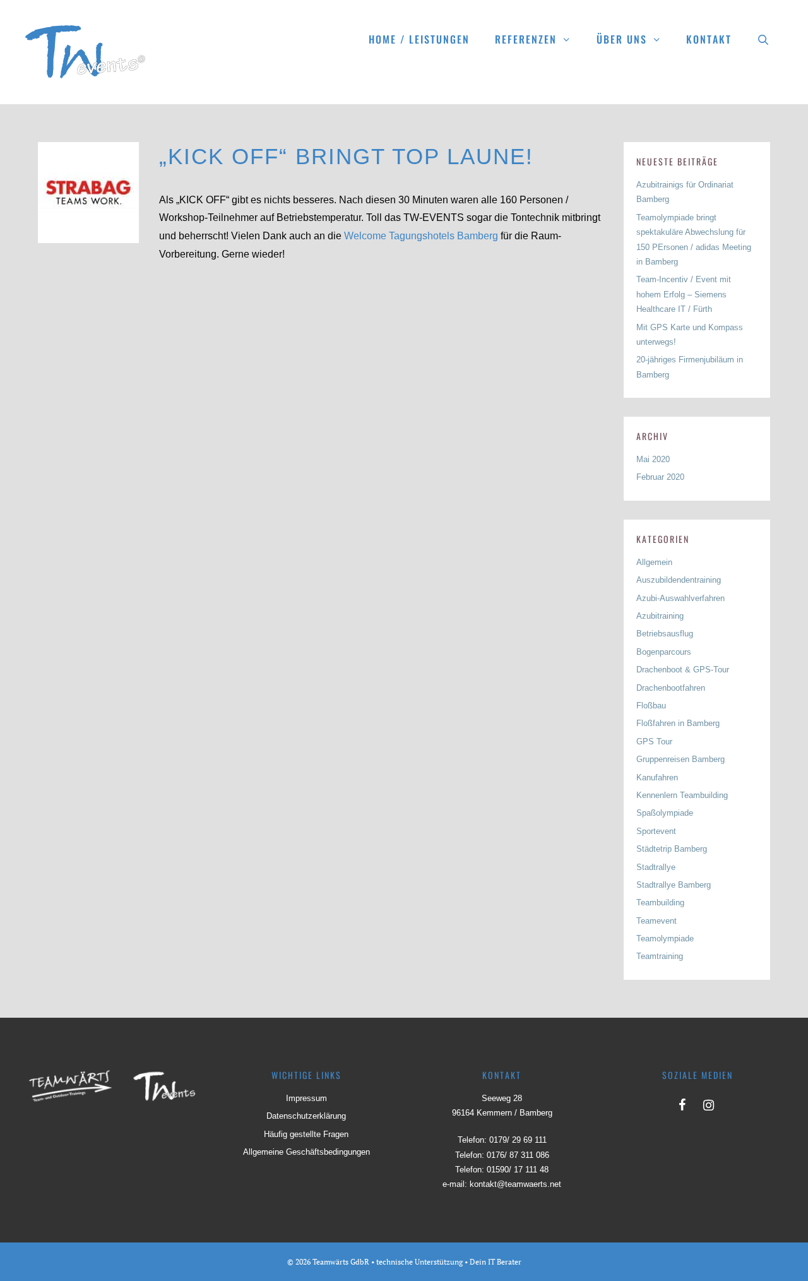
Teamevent (656, 921)
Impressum (306, 1098)
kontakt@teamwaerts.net (515, 1184)
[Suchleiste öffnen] (763, 39)
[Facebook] (681, 1102)
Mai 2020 (653, 459)
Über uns (622, 39)
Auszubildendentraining (678, 580)
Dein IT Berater (495, 1261)
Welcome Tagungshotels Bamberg (421, 235)
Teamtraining (659, 956)
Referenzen (526, 39)
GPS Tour (654, 741)
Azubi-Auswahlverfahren (680, 598)
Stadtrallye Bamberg (673, 885)
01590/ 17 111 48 (518, 1169)
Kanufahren (657, 777)
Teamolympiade (665, 938)
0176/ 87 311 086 (518, 1155)
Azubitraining (660, 616)
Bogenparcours (663, 652)
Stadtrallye (655, 867)
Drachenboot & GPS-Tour (682, 669)
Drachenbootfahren (670, 688)
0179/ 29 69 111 (518, 1140)
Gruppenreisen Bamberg (680, 759)
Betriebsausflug (664, 633)
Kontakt (709, 39)
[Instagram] (708, 1102)
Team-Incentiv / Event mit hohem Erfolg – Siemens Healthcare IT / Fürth (683, 294)
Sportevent (656, 831)
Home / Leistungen (419, 39)
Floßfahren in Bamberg (678, 723)
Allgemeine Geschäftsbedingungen (306, 1152)
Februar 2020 (660, 477)
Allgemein (654, 562)
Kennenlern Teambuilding (682, 795)
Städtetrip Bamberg (671, 849)
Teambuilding (660, 902)
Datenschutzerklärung (306, 1116)
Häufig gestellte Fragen (306, 1134)
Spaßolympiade (664, 813)
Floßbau (651, 705)
